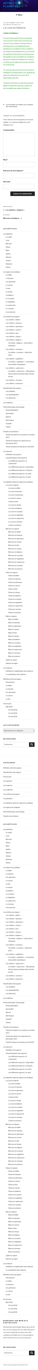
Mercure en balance (15, 552)
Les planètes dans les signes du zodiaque (18, 482)
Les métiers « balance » (14, 340)
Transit (8, 427)
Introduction (10, 682)
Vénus (8, 247)
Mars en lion (12, 633)
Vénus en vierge (14, 592)
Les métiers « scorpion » (14, 349)
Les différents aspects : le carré (19, 477)
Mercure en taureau (15, 535)
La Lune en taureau (15, 491)
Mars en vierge (13, 636)
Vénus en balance (14, 596)
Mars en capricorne (15, 649)
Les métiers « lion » (12, 333)
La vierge (9, 292)
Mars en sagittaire (14, 646)
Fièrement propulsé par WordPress (15, 1365)
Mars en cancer (13, 629)
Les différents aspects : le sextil (19, 474)
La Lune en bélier (14, 488)
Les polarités (10, 391)
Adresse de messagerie (13, 171)
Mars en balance (14, 639)
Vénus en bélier (13, 576)
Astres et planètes (11, 5)
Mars (7, 250)
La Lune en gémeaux (15, 495)
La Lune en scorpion (15, 512)
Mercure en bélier (14, 532)
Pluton (8, 267)
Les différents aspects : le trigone (20, 470)
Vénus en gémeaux (15, 582)
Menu (20, 15)
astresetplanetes (12, 24)
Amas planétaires (12, 410)
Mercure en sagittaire (16, 559)
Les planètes (8, 234)
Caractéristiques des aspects (16, 458)
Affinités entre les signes (12, 679)
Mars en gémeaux (14, 626)
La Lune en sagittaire (15, 515)
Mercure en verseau (15, 565)
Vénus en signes (12, 572)
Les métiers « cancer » (14, 330)
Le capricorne (11, 305)
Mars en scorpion (14, 643)
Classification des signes (12, 388)
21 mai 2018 (12, 713)
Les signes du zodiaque (11, 272)
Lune (7, 240)
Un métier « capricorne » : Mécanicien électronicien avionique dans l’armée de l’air (21, 373)
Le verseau (10, 309)
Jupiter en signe (11, 660)
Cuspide (9, 424)
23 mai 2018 (12, 716)
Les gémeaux (11, 282)
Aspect (8, 417)
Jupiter (8, 254)
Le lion (8, 288)
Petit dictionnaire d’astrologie (13, 407)
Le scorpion (10, 298)
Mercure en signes (12, 529)
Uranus (8, 260)
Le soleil (9, 237)
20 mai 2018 (12, 710)
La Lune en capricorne (16, 518)
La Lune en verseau (15, 522)
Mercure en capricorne (16, 562)
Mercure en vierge (14, 549)
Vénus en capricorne (15, 606)
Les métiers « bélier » (13, 320)
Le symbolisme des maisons (16, 674)
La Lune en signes (12, 485)
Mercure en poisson (15, 569)
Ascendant (10, 413)
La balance (9, 295)
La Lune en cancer (14, 498)
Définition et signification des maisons (19, 671)
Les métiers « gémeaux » (15, 326)
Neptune (9, 264)
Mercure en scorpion (15, 555)
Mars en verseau (14, 653)
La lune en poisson (14, 525)
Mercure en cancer (15, 542)
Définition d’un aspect (13, 454)
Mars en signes (11, 616)
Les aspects (7, 451)
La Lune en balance (15, 508)
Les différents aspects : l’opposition (21, 467)
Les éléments (11, 398)
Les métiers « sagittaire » (15, 359)
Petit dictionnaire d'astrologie (13, 812)
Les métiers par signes (11, 317)
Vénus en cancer (14, 586)
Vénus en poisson (14, 613)
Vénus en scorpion (14, 599)
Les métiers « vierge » (13, 337)
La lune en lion (13, 502)
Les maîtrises (8, 403)
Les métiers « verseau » (14, 380)
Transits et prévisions (10, 432)
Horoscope (7, 704)
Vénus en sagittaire (15, 602)
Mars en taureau (14, 623)
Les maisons (7, 668)
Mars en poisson (14, 656)
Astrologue (10, 420)
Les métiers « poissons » (14, 383)
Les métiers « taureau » (14, 323)
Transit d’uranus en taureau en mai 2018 (20, 447)
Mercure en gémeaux (16, 539)
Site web (6, 182)
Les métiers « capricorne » (15, 368)
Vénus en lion (13, 589)
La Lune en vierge (14, 505)
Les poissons (10, 312)
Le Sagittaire (10, 302)
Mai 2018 (9, 707)
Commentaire (8, 130)
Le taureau (9, 278)
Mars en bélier (13, 619)
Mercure (9, 244)
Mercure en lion (13, 545)
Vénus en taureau (14, 579)
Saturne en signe (12, 663)
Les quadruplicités (12, 395)
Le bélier (9, 275)
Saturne (8, 257)
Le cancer (9, 285)
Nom (5, 160)
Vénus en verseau (14, 609)
